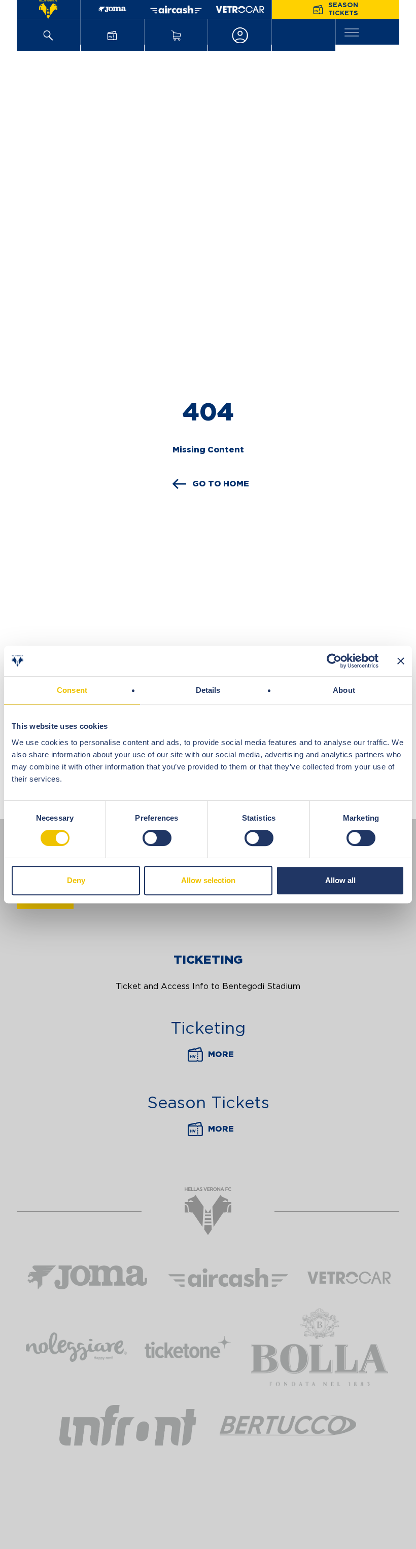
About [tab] (344, 690)
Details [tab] (208, 690)
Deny (76, 880)
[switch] (157, 838)
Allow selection (208, 880)
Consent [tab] (72, 690)
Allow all (340, 880)
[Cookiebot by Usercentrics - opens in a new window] (334, 660)
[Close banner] (400, 660)
